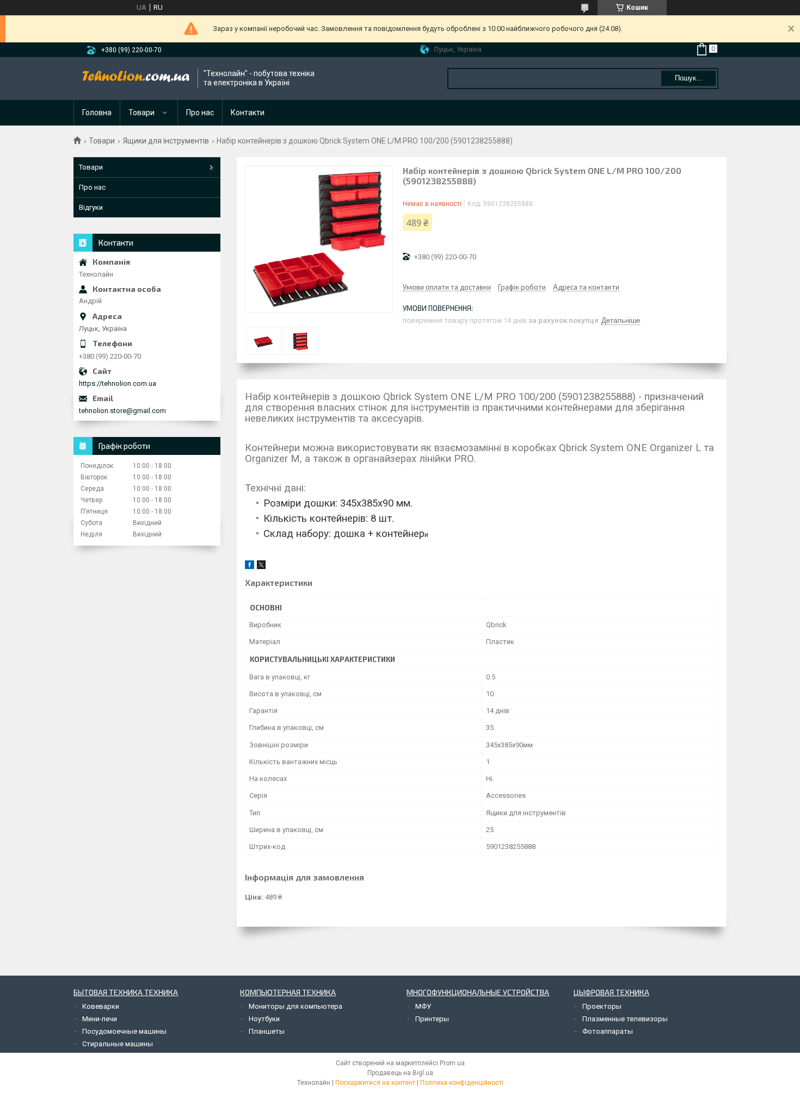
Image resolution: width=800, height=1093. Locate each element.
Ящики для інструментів (166, 140)
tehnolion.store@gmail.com (122, 411)
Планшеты (267, 1031)
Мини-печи (99, 1019)
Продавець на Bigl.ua (400, 1073)
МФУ (423, 1006)
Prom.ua (452, 1063)
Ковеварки (100, 1006)
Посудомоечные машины (124, 1031)
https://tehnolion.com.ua (117, 383)
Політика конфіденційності (461, 1082)
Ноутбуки (264, 1019)
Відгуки (91, 207)
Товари (141, 112)
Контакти (247, 112)
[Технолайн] (136, 78)
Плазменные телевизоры (625, 1019)
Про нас (200, 112)
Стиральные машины (117, 1044)
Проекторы (601, 1006)
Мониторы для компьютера (295, 1006)
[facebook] (249, 567)
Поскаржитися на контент (375, 1082)
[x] (261, 567)
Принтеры (432, 1019)
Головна (97, 112)
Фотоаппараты (607, 1031)
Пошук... (689, 78)
